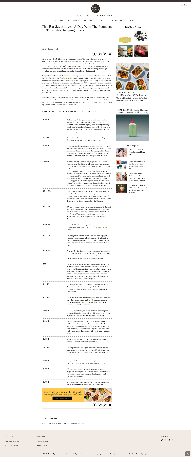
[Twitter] (162, 440)
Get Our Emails (11, 445)
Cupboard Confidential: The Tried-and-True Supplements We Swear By (137, 165)
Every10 (90, 300)
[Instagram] (166, 440)
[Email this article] (110, 53)
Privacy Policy (43, 445)
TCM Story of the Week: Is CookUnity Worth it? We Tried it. (131, 93)
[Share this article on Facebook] (94, 53)
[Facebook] (169, 440)
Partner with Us (12, 441)
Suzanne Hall (53, 49)
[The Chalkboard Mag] (95, 8)
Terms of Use (42, 441)
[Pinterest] (173, 440)
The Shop (132, 20)
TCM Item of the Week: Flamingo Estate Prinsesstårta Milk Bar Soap (132, 111)
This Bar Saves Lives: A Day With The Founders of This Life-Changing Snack (77, 28)
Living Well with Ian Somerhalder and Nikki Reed (137, 151)
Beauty (103, 20)
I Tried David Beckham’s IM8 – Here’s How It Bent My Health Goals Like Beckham (138, 189)
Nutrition (73, 20)
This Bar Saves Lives (66, 78)
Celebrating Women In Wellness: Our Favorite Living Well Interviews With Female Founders (137, 177)
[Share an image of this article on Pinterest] (104, 53)
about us (9, 437)
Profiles (59, 20)
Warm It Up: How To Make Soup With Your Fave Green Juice (64, 423)
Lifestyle (117, 20)
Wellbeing (89, 20)
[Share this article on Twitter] (99, 53)
